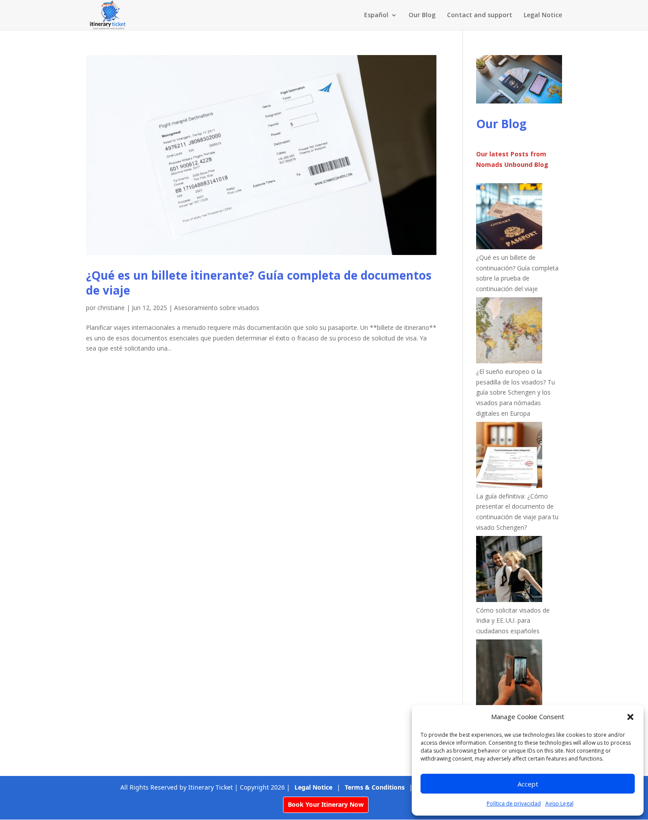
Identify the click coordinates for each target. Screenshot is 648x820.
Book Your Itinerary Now (326, 804)
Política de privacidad (514, 803)
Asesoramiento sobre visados (216, 307)
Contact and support (479, 15)
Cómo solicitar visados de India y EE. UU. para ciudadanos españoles (513, 620)
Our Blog (422, 15)
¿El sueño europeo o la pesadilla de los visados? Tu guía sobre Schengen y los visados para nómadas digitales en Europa (515, 392)
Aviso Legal (559, 803)
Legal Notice (543, 15)
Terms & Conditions (375, 787)
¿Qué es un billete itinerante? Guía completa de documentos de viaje (259, 282)
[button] (630, 717)
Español (376, 15)
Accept (528, 783)
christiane (111, 307)
